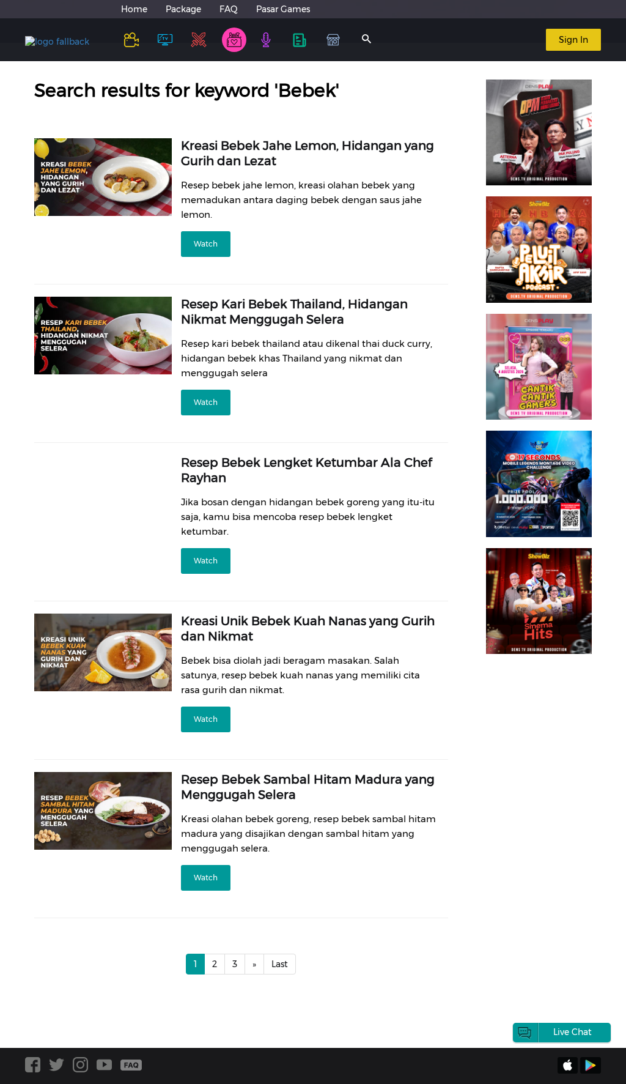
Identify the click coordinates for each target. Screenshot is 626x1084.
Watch (206, 243)
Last (279, 964)
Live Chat (572, 1032)
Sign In (573, 39)
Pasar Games (283, 9)
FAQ (228, 9)
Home (134, 9)
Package (183, 9)
